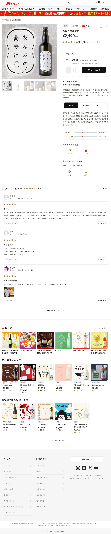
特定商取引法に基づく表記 (78, 478)
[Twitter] (90, 468)
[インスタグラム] (78, 468)
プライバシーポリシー (97, 478)
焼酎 (7, 20)
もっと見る (103, 328)
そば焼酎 (74, 26)
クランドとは (78, 475)
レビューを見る (94, 42)
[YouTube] (96, 468)
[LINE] (84, 468)
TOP (3, 20)
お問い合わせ (85, 459)
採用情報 (98, 475)
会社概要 (88, 475)
